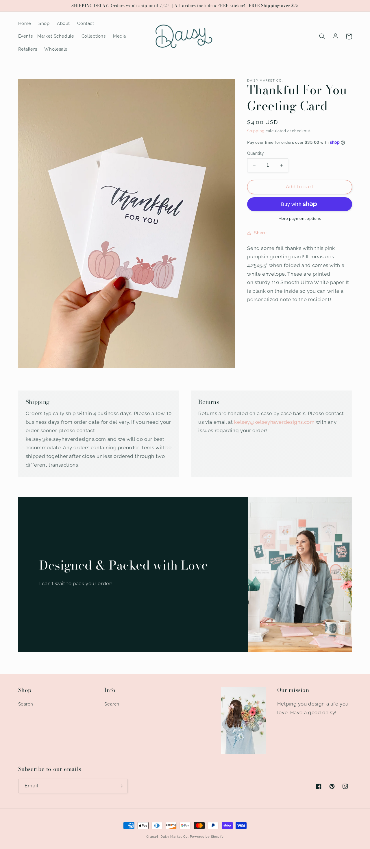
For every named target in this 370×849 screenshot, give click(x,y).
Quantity (255, 153)
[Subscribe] (120, 786)
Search (25, 703)
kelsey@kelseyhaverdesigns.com (274, 422)
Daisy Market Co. (174, 836)
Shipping (255, 131)
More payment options (299, 218)
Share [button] (260, 232)
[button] (322, 36)
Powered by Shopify (207, 836)
